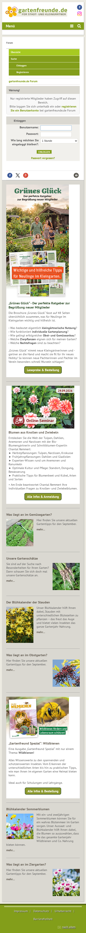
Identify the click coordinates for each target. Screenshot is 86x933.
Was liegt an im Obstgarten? (26, 655)
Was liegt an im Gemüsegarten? (29, 514)
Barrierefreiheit (43, 919)
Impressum (21, 911)
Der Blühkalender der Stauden (28, 602)
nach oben (69, 927)
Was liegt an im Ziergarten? (26, 864)
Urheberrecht (63, 911)
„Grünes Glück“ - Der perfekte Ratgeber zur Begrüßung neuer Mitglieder (39, 305)
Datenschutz (41, 911)
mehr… (41, 529)
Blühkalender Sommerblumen (27, 809)
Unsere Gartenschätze (22, 558)
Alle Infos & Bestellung (43, 791)
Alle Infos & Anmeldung (43, 497)
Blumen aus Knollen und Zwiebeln (33, 432)
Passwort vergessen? (43, 158)
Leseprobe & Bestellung (43, 370)
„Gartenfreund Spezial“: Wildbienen (34, 743)
